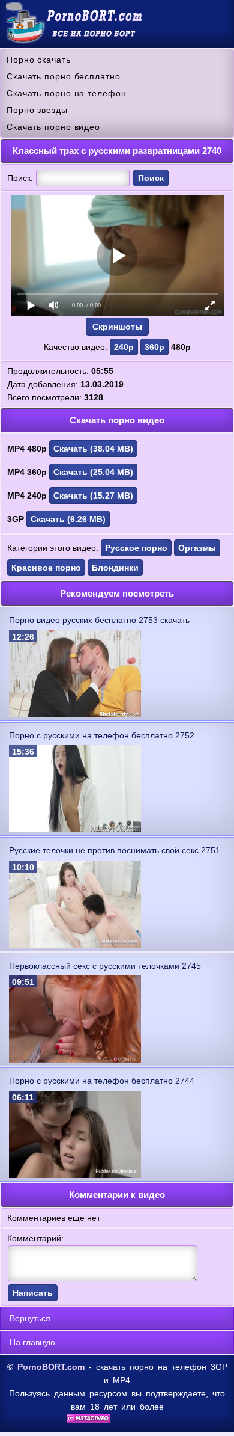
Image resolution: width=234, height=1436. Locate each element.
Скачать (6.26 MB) (68, 519)
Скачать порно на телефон (67, 93)
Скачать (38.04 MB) (93, 448)
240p (124, 347)
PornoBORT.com (51, 1367)
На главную (32, 1342)
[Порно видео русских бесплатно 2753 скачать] (75, 714)
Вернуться (30, 1318)
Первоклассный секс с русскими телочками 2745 (105, 966)
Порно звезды (37, 110)
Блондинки (115, 567)
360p (154, 347)
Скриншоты (117, 326)
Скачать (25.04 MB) (93, 472)
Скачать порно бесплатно (64, 76)
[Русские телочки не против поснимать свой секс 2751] (75, 945)
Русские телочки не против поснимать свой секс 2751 (114, 850)
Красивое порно (46, 567)
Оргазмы (197, 548)
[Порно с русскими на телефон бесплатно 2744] (75, 1175)
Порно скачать (39, 59)
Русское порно (136, 548)
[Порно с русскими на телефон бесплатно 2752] (75, 829)
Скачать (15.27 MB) (93, 495)
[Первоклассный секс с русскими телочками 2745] (75, 1059)
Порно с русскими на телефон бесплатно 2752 (101, 735)
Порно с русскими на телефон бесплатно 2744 (101, 1080)
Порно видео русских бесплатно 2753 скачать (99, 620)
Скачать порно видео (53, 127)
